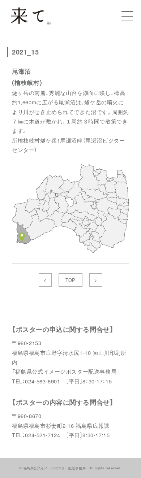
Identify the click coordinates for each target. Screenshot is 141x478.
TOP (70, 280)
